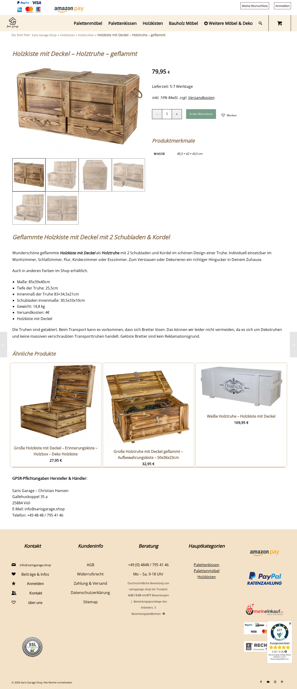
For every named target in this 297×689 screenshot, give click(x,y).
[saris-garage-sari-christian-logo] (12, 23)
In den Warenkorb (201, 114)
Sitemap (90, 601)
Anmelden (282, 6)
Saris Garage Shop (44, 35)
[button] (229, 115)
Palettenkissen (206, 564)
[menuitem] (255, 6)
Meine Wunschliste (255, 6)
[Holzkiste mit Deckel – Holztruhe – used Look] (3, 344)
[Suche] (260, 23)
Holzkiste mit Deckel (34, 318)
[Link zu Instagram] (274, 681)
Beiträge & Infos (35, 574)
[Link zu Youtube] (268, 681)
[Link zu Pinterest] (281, 681)
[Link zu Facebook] (261, 681)
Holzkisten (67, 35)
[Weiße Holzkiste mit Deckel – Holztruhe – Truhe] (293, 344)
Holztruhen (86, 35)
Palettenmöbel (207, 570)
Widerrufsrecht (90, 574)
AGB (90, 564)
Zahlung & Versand (90, 583)
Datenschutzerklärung (90, 592)
